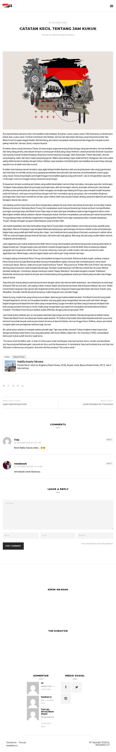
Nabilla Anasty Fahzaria (63, 35)
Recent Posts (19, 357)
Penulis (22, 742)
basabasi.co (12, 745)
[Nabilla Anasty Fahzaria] (10, 370)
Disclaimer (11, 742)
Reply (109, 440)
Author (7, 357)
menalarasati (20, 463)
